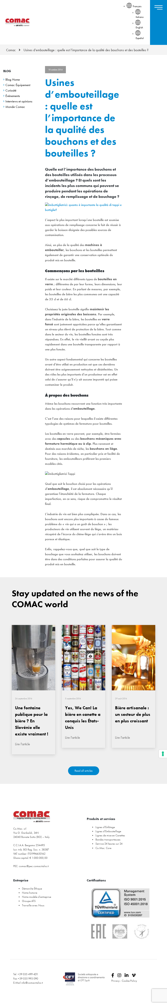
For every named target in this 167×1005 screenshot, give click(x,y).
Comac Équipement (17, 85)
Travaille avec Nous (33, 905)
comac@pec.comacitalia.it (34, 866)
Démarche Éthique (32, 888)
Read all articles (84, 770)
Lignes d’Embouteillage (108, 831)
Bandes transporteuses (107, 839)
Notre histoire (29, 893)
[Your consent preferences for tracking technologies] (163, 754)
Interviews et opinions (18, 101)
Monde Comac (15, 107)
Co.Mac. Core (103, 848)
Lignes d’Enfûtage (105, 827)
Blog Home (12, 79)
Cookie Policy (129, 981)
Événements (12, 96)
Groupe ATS (29, 901)
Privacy (115, 981)
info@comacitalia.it (32, 983)
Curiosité (10, 90)
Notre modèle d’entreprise (36, 897)
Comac (11, 50)
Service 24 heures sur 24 (108, 843)
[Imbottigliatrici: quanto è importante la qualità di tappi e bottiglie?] (83, 207)
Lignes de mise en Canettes (110, 835)
